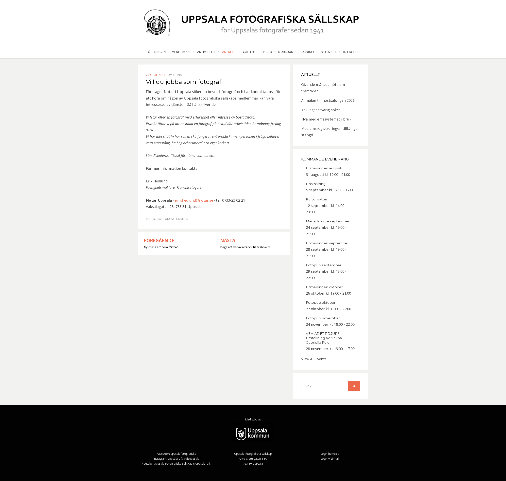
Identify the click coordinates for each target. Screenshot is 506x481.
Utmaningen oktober (324, 287)
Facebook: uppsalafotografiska (176, 453)
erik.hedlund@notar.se (194, 200)
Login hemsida (329, 453)
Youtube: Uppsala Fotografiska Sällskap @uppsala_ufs (176, 463)
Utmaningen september (327, 243)
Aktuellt (229, 52)
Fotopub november (323, 318)
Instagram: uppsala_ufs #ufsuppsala (176, 458)
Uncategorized (176, 219)
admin (177, 75)
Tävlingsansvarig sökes (321, 109)
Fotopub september (323, 265)
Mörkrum (286, 52)
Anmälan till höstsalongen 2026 (328, 100)
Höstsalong (316, 184)
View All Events (314, 359)
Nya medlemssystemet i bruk (326, 119)
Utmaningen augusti (324, 168)
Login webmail (329, 458)
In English (351, 52)
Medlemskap (181, 52)
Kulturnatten (317, 199)
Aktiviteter (206, 52)
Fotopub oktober (320, 303)
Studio (266, 52)
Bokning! (306, 52)
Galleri (249, 52)
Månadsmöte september (327, 221)
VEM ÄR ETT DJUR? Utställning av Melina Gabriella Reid (324, 338)
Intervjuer (328, 52)
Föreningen (156, 52)
